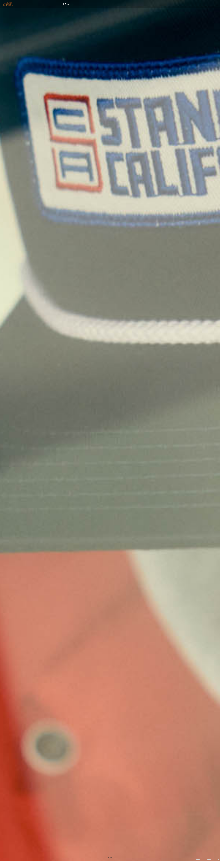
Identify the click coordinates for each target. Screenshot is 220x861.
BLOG (24, 3)
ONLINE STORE (52, 3)
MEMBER (58, 3)
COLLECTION (29, 3)
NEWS (20, 3)
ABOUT (40, 3)
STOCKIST (45, 3)
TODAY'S (35, 3)
